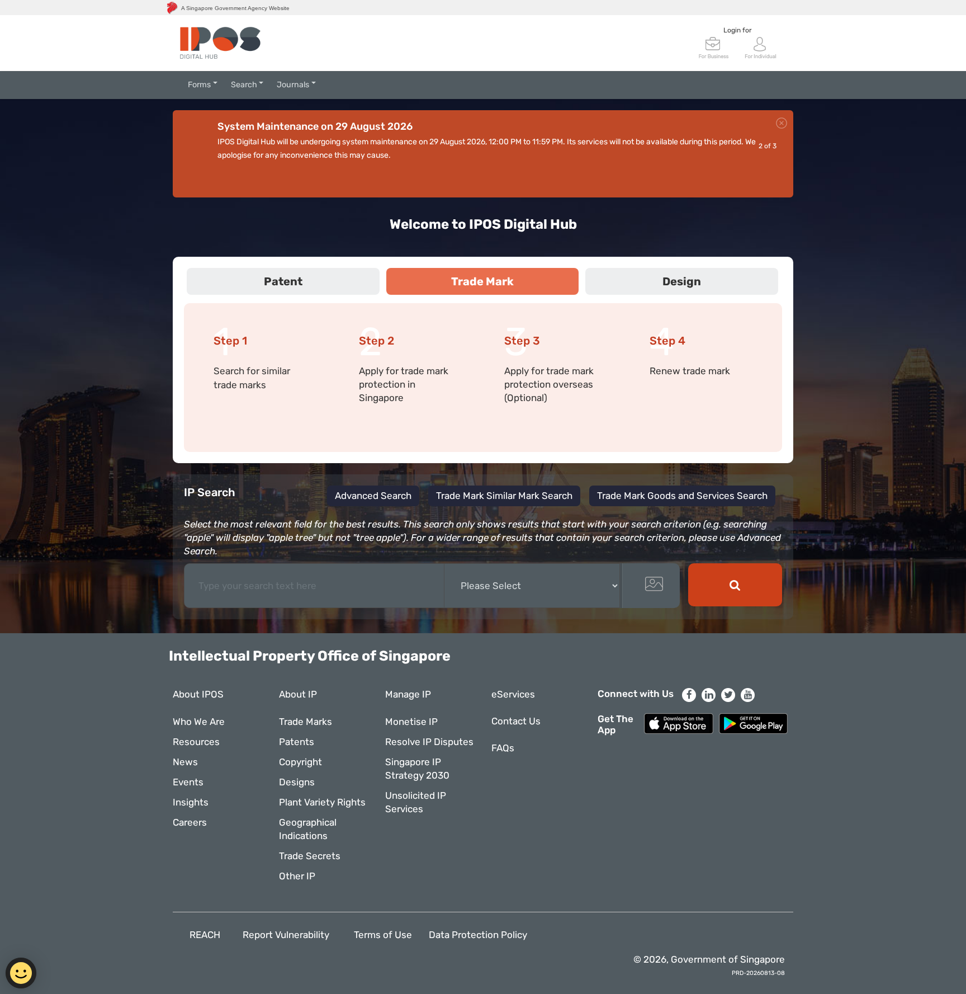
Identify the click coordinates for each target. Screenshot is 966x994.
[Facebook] (689, 695)
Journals (293, 84)
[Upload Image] (651, 585)
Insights (191, 802)
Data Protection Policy (478, 934)
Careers (190, 822)
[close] (781, 121)
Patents (296, 741)
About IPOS (198, 694)
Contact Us (516, 721)
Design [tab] (681, 281)
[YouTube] (748, 695)
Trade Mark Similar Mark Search (504, 495)
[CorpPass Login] (714, 46)
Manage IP (408, 694)
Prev (754, 178)
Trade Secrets (309, 855)
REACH (205, 934)
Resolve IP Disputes (429, 741)
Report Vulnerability (287, 934)
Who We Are (199, 721)
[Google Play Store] (753, 722)
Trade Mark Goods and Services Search (682, 495)
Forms (199, 84)
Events (188, 782)
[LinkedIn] (709, 695)
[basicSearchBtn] (735, 584)
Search (244, 84)
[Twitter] (728, 695)
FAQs (502, 747)
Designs (297, 782)
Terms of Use (383, 934)
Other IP (297, 876)
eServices (513, 694)
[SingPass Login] (760, 46)
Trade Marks (305, 721)
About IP (298, 694)
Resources (196, 741)
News (185, 761)
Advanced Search (373, 495)
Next (781, 178)
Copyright (300, 761)
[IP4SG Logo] (220, 43)
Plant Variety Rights (322, 802)
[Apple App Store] (678, 722)
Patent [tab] (283, 281)
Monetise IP (411, 721)
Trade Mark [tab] (482, 281)
